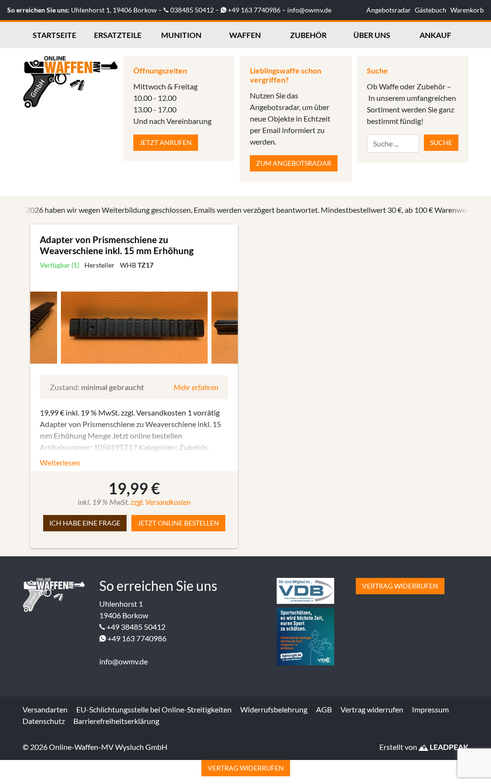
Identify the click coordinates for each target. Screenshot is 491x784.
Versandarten (45, 709)
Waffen (245, 34)
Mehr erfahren (196, 387)
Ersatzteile (117, 34)
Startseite (54, 34)
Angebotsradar (388, 10)
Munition (181, 34)
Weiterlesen (60, 462)
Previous (40, 327)
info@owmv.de (309, 10)
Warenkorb (467, 10)
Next (228, 327)
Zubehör (308, 34)
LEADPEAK (448, 746)
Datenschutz (44, 720)
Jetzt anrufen (166, 142)
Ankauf (435, 34)
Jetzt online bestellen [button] (178, 523)
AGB (324, 709)
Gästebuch (430, 10)
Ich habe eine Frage (84, 523)
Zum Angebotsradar (293, 163)
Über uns (371, 34)
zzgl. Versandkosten (160, 501)
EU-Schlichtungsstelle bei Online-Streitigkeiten (154, 709)
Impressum (430, 709)
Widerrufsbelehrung (273, 709)
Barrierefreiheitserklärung (116, 720)
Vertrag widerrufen (400, 586)
